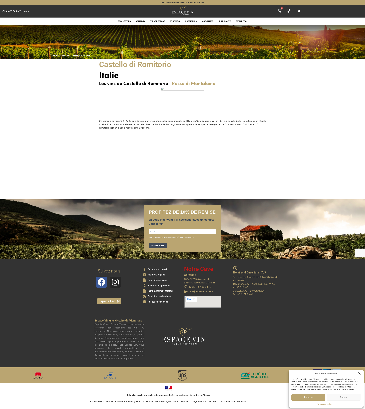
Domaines (140, 21)
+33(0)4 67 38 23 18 (11, 11)
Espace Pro (241, 21)
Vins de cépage (157, 21)
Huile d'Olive (224, 21)
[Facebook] (101, 282)
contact (27, 11)
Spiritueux (175, 21)
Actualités (207, 21)
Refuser (343, 397)
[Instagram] (115, 282)
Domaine (65, 56)
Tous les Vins (124, 21)
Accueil (55, 56)
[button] (359, 373)
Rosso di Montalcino (193, 84)
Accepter (308, 397)
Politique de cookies (324, 404)
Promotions (191, 21)
